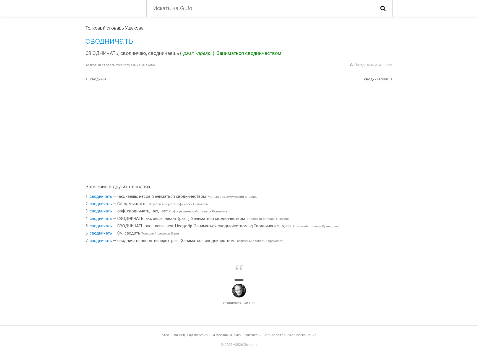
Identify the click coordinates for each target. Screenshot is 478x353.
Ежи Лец (178, 335)
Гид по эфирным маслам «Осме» (214, 335)
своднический (376, 79)
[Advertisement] (239, 128)
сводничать (101, 196)
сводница (98, 79)
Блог (165, 335)
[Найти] (383, 8)
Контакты (252, 335)
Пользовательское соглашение (289, 335)
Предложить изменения (373, 65)
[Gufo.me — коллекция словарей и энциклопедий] (111, 7)
